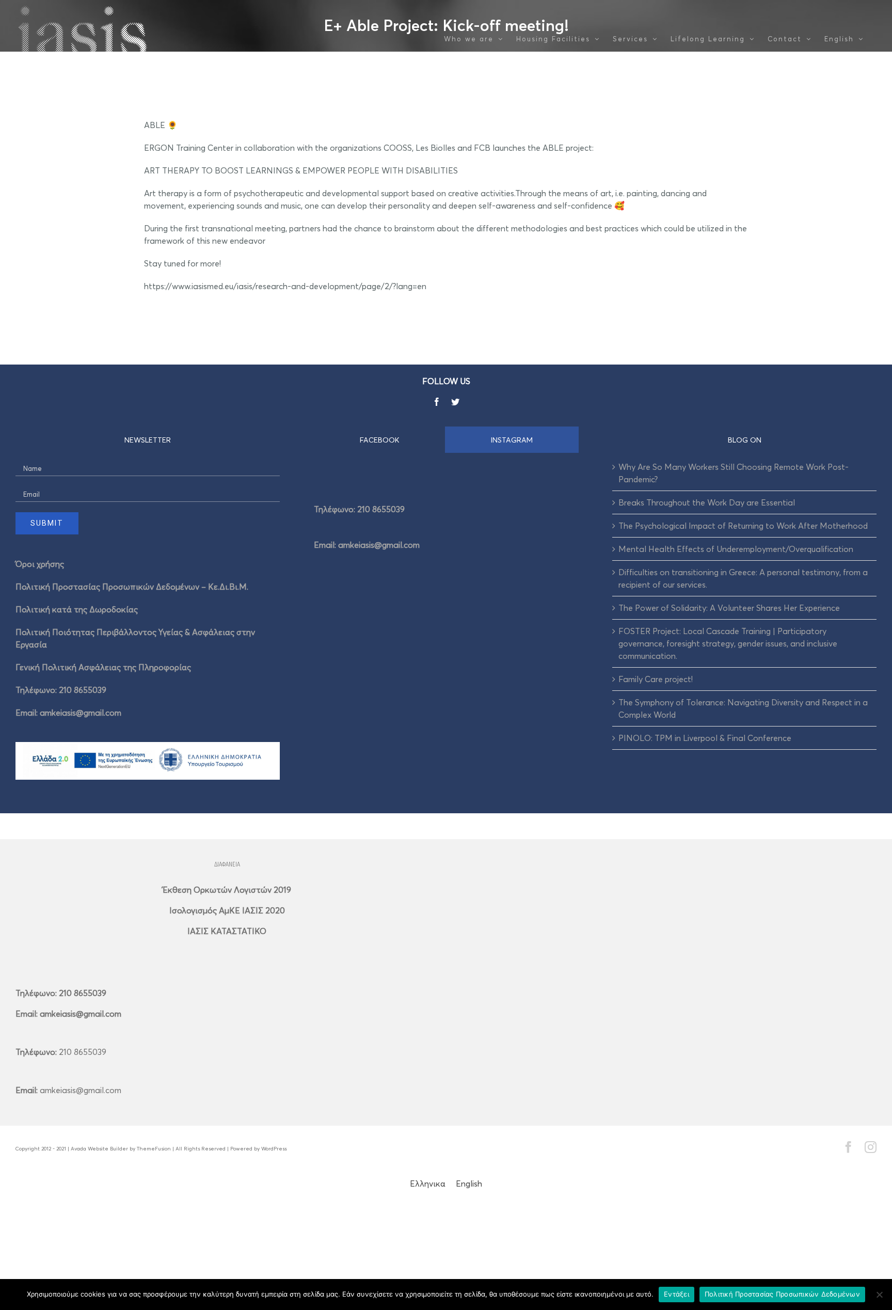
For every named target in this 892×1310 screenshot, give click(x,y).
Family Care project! (655, 679)
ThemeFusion (154, 1148)
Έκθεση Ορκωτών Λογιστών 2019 (227, 890)
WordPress (273, 1148)
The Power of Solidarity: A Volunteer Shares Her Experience (729, 608)
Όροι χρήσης (39, 564)
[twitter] (455, 402)
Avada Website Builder (99, 1148)
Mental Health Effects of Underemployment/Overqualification (735, 549)
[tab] (379, 440)
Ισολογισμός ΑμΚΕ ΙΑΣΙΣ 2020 (227, 910)
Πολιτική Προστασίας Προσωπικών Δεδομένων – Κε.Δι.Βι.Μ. (131, 586)
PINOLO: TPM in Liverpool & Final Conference (704, 738)
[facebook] (437, 402)
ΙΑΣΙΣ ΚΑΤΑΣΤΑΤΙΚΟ (226, 931)
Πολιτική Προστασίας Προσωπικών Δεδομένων (782, 1294)
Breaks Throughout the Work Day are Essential (706, 502)
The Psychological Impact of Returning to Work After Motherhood (743, 525)
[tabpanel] (446, 523)
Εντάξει (676, 1294)
